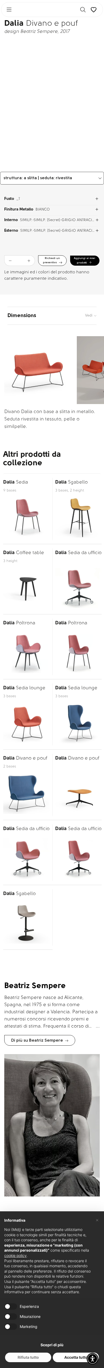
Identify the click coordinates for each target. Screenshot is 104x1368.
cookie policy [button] (15, 1255)
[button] (92, 1359)
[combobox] (52, 178)
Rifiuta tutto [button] (28, 1357)
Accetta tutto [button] (76, 1357)
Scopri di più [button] (52, 1345)
